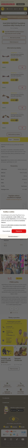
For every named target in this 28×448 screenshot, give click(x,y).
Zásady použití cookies (6, 227)
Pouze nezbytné (6, 231)
